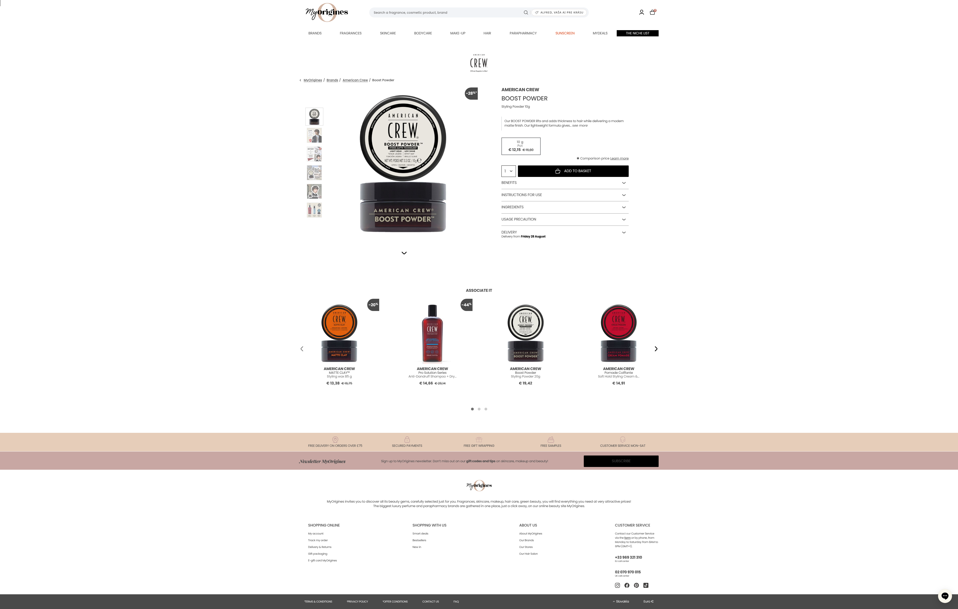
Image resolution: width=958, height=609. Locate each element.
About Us (528, 525)
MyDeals (600, 33)
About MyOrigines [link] (530, 533)
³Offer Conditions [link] (395, 602)
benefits (509, 182)
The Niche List (637, 33)
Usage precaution (518, 219)
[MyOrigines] (327, 12)
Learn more (619, 158)
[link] (641, 12)
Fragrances (350, 33)
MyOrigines (313, 80)
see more (580, 125)
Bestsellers (419, 540)
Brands (315, 33)
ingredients (512, 207)
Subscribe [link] (621, 461)
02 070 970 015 (628, 572)
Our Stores (526, 547)
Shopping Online (324, 525)
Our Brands (526, 540)
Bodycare (423, 33)
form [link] (627, 538)
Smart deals (420, 533)
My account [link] (316, 533)
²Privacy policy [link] (357, 602)
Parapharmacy (523, 33)
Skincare (388, 33)
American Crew (355, 80)
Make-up (457, 33)
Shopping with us (430, 525)
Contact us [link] (430, 602)
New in (417, 547)
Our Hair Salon (528, 554)
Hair (487, 33)
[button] (404, 253)
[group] (403, 162)
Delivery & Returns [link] (319, 547)
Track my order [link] (318, 540)
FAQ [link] (456, 602)
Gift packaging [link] (317, 554)
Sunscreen (565, 33)
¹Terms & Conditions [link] (318, 602)
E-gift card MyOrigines (322, 560)
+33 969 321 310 (628, 557)
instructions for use (521, 195)
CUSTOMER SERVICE (632, 525)
